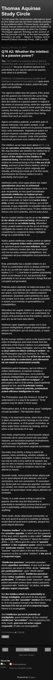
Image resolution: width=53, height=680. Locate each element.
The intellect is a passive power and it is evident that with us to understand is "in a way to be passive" (25, 64)
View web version (26, 655)
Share (5, 637)
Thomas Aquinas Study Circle (21, 11)
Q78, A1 (44, 145)
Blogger (31, 677)
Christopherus (19, 664)
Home (26, 650)
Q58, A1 (14, 272)
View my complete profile (20, 668)
